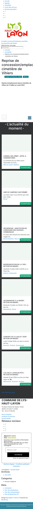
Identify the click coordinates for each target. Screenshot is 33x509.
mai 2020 (8, 475)
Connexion (8, 488)
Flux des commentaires (12, 492)
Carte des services (11, 7)
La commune (10, 41)
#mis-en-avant (8, 165)
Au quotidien (23, 41)
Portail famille (12, 43)
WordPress (4, 500)
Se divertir (4, 43)
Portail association (11, 9)
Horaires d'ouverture (8, 416)
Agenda (7, 3)
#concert (6, 345)
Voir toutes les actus (8, 392)
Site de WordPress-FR (12, 494)
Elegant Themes (13, 498)
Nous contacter (7, 414)
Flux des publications (11, 490)
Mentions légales (9, 464)
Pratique (16, 41)
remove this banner (21, 506)
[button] (4, 117)
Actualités (8, 5)
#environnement (8, 239)
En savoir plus (25, 167)
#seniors (16, 165)
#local (5, 199)
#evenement (7, 309)
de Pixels (14, 469)
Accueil (7, 1)
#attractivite (7, 381)
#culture (6, 273)
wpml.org (14, 504)
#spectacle (12, 273)
